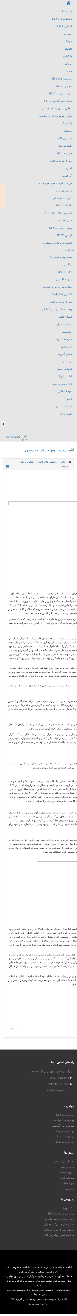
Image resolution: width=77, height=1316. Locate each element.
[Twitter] (54, 421)
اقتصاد (68, 48)
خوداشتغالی (67, 1183)
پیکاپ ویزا (66, 264)
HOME (2, 196)
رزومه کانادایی (64, 279)
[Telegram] (73, 421)
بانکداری (67, 56)
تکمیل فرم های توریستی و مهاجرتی (58, 246)
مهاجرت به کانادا (63, 86)
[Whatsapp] (69, 421)
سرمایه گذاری (64, 339)
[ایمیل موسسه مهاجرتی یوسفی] (24, 1259)
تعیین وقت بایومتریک (60, 257)
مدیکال (68, 131)
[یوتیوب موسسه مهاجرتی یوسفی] (30, 1259)
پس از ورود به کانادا (61, 160)
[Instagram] (66, 421)
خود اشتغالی (65, 391)
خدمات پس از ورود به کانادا (59, 1229)
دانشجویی (66, 346)
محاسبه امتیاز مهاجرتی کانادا (58, 1235)
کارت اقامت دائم (62, 198)
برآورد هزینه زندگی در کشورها (55, 116)
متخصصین (66, 331)
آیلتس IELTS (64, 235)
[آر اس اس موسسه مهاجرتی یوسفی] (18, 1259)
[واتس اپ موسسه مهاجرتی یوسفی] (53, 1259)
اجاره (69, 168)
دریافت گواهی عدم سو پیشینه (55, 183)
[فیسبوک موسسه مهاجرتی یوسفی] (35, 1259)
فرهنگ (68, 41)
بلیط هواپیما (65, 145)
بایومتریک (66, 123)
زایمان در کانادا (64, 190)
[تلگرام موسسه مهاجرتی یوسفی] (59, 1259)
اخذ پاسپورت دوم (62, 384)
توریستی (67, 361)
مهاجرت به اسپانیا (64, 1136)
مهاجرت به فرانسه (63, 1120)
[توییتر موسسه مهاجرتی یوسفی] (41, 1259)
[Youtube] (58, 421)
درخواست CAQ (63, 153)
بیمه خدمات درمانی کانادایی (56, 309)
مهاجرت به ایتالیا (65, 1142)
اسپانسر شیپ (64, 369)
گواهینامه (67, 175)
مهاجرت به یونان (65, 1131)
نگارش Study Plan (62, 294)
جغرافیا (68, 33)
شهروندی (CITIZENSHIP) (57, 213)
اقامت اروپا (65, 376)
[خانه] (38, 4)
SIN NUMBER (64, 205)
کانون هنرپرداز (35, 1304)
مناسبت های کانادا (62, 78)
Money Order (65, 272)
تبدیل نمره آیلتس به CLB (58, 101)
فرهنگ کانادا (69, 1009)
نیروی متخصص (66, 1172)
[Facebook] (62, 421)
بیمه (69, 71)
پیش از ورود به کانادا (60, 93)
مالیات (68, 63)
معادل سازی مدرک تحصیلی (56, 108)
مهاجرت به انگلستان (63, 1125)
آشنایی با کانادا (64, 26)
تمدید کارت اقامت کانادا (61, 1213)
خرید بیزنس (67, 1167)
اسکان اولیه (65, 316)
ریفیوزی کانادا (64, 138)
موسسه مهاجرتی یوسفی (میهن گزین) (35, 1299)
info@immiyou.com (57, 1090)
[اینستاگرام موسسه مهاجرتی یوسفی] (47, 1259)
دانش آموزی (65, 354)
